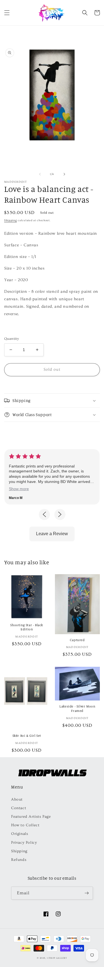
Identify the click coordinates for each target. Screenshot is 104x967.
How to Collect (25, 825)
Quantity (11, 339)
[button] (7, 13)
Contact (18, 808)
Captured (77, 640)
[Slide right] (64, 174)
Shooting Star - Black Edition (26, 627)
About (17, 799)
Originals (19, 834)
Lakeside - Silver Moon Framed (77, 708)
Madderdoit (15, 182)
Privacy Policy (24, 842)
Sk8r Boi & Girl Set (26, 735)
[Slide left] (40, 174)
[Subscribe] (86, 893)
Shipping (10, 220)
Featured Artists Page (31, 816)
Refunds (18, 860)
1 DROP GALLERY (57, 958)
